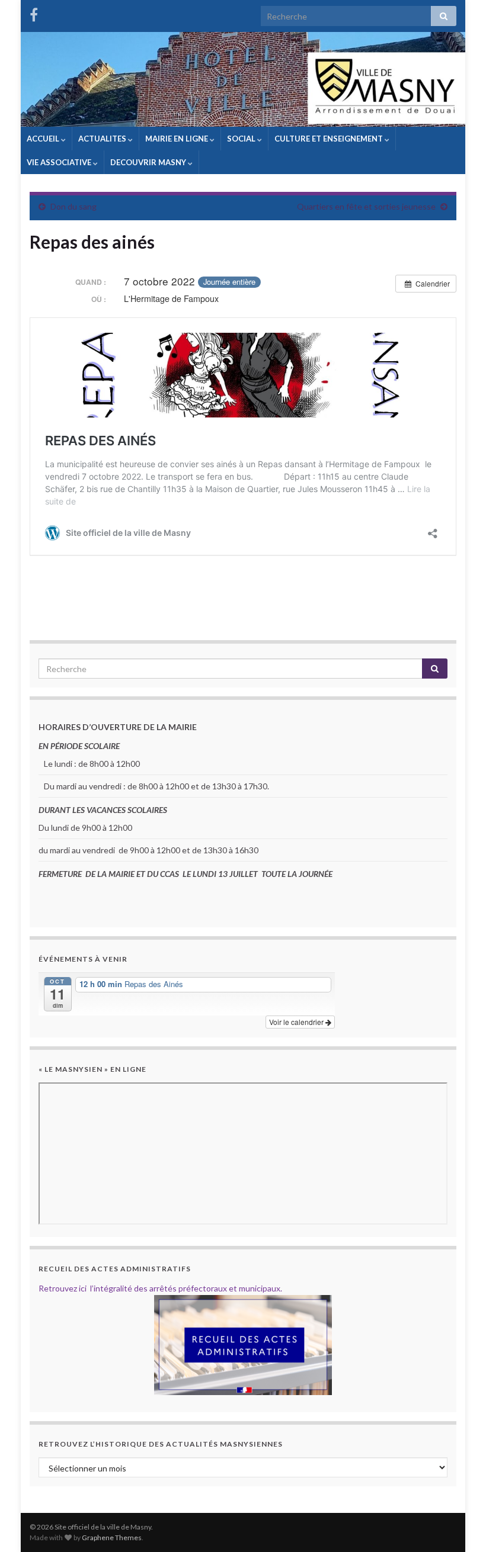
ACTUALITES (103, 138)
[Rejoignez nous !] (34, 12)
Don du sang (73, 206)
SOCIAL (242, 138)
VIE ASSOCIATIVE (60, 162)
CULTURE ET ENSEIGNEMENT (329, 138)
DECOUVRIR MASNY (149, 162)
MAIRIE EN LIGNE (177, 138)
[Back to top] (459, 1525)
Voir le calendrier (297, 1022)
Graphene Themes (112, 1537)
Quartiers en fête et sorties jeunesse (366, 206)
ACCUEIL (44, 138)
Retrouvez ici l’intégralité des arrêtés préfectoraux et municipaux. (160, 1288)
